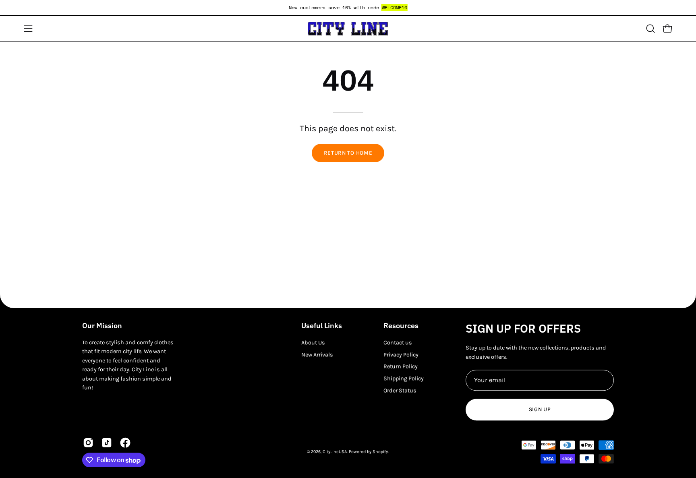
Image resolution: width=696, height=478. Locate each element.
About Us (313, 342)
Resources (400, 325)
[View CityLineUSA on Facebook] (125, 443)
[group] (348, 7)
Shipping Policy (403, 378)
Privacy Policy (400, 354)
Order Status (399, 390)
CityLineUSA (335, 451)
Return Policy (400, 366)
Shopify (380, 451)
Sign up (540, 409)
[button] (650, 28)
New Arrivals (317, 354)
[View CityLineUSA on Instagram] (88, 443)
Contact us (397, 342)
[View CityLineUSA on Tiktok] (107, 443)
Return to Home (348, 153)
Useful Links (321, 325)
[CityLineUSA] (348, 28)
